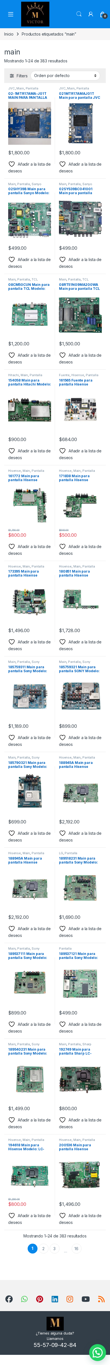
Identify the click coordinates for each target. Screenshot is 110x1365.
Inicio (9, 34)
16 (76, 1248)
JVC (11, 88)
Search (79, 14)
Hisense (77, 375)
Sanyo (36, 184)
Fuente (64, 375)
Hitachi (13, 375)
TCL (35, 279)
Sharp (86, 1044)
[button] (97, 1352)
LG (61, 853)
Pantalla (32, 88)
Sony (35, 662)
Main (20, 88)
